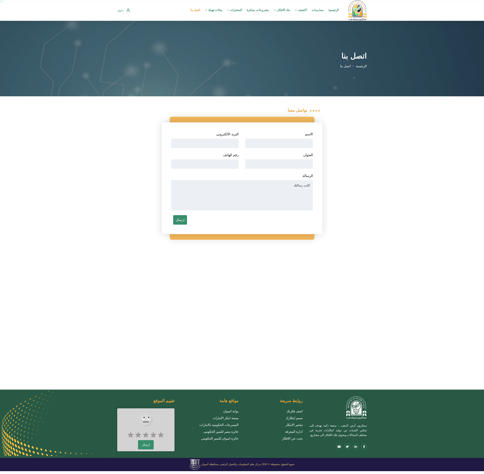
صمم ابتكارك (294, 418)
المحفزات (236, 10)
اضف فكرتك (294, 411)
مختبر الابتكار (294, 425)
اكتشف (302, 10)
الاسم (309, 134)
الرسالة (307, 176)
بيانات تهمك (215, 10)
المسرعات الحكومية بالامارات (219, 425)
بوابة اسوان (231, 411)
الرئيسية (333, 10)
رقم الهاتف (231, 155)
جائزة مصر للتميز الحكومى (221, 432)
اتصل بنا (195, 10)
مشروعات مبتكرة (258, 10)
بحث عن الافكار (292, 438)
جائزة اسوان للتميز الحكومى (220, 438)
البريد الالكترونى (227, 134)
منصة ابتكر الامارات (226, 418)
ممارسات (318, 10)
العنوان (308, 155)
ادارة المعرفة (294, 432)
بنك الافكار (283, 10)
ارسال (180, 220)
